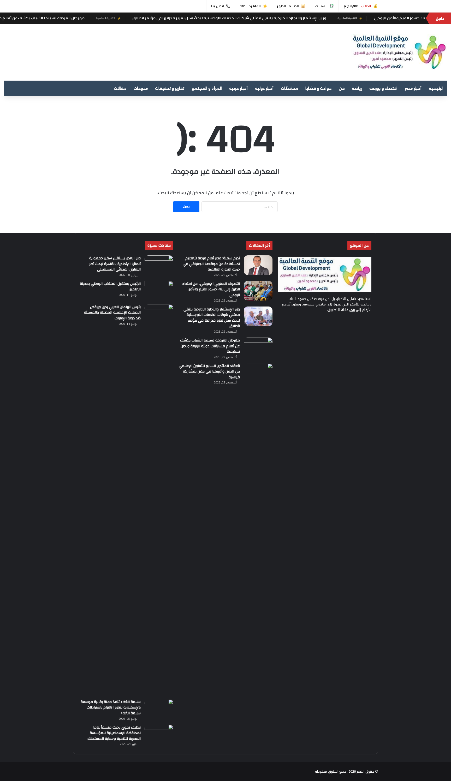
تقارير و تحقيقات (169, 88)
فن (342, 88)
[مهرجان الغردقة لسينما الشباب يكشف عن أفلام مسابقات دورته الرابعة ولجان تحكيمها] (258, 347)
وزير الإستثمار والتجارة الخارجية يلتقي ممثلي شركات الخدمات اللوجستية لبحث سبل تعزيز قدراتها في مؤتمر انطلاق (255, 18)
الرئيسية (436, 88)
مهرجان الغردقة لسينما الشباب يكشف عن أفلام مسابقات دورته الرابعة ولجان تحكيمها (210, 346)
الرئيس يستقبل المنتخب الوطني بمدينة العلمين (110, 286)
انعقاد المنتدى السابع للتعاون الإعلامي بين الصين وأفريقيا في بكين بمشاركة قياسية (209, 372)
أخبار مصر (413, 88)
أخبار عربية (238, 88)
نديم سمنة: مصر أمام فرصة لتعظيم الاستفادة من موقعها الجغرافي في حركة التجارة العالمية (211, 264)
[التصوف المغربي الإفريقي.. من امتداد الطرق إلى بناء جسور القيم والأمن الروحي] (258, 291)
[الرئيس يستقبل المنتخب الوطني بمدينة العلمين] (159, 291)
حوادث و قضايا (318, 88)
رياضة (357, 88)
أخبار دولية (264, 88)
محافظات (289, 88)
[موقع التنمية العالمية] (399, 52)
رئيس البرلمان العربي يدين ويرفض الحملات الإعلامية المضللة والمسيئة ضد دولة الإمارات (112, 313)
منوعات (141, 88)
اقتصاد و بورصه (383, 88)
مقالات (120, 88)
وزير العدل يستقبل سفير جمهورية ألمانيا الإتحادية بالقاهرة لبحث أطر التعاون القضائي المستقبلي (115, 264)
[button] (292, 50)
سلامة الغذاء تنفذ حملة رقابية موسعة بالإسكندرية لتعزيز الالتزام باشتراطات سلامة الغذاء (111, 708)
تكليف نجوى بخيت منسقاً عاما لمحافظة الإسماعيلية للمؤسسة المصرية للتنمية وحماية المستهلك (114, 733)
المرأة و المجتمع (207, 88)
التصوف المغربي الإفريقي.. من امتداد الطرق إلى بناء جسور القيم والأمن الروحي (211, 289)
